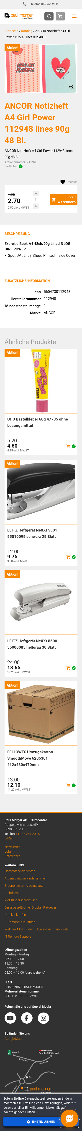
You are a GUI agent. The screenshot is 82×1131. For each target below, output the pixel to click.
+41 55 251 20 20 (27, 834)
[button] (35, 193)
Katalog (26, 31)
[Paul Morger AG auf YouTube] (12, 1022)
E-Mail (9, 838)
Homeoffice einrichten (20, 871)
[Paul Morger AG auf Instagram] (46, 1022)
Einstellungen (43, 1121)
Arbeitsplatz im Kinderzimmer (25, 878)
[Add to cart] (69, 446)
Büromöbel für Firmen (20, 922)
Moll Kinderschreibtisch (21, 900)
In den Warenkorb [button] (66, 199)
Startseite (11, 31)
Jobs (8, 851)
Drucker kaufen (15, 915)
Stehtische (12, 893)
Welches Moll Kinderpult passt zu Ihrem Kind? (36, 929)
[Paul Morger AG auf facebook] (29, 1022)
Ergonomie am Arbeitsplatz (24, 885)
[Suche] (50, 16)
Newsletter (12, 847)
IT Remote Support (18, 936)
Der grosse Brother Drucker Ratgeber (30, 907)
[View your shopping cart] (60, 16)
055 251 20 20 (45, 4)
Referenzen (12, 856)
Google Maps (14, 1038)
